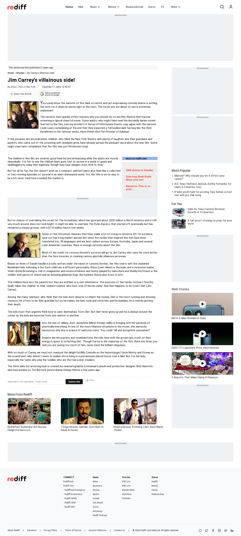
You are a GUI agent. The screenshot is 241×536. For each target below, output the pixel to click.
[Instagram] (219, 530)
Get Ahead (98, 502)
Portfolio (126, 498)
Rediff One (68, 486)
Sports (96, 494)
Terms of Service (73, 530)
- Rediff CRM (69, 502)
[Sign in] (230, 7)
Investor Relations (98, 530)
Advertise (31, 530)
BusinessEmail (134, 6)
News (93, 6)
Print (91, 380)
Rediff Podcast (100, 515)
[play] (202, 304)
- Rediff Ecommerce (72, 494)
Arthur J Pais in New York (23, 87)
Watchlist (126, 494)
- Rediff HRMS (70, 498)
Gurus (151, 6)
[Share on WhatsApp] (200, 530)
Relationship (158, 494)
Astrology (97, 511)
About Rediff (14, 530)
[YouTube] (225, 530)
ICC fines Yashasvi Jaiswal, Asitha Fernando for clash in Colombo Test (202, 185)
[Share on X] (206, 530)
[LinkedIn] (232, 530)
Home (69, 6)
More (174, 6)
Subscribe (74, 381)
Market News (128, 490)
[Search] (222, 7)
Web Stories (180, 289)
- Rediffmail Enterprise (74, 490)
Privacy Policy (50, 530)
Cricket (96, 498)
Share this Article (22, 94)
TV (162, 6)
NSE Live (126, 486)
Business (97, 486)
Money (112, 6)
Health (155, 481)
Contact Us (119, 530)
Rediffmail (68, 481)
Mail (81, 6)
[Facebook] (213, 530)
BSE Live (126, 481)
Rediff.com (145, 530)
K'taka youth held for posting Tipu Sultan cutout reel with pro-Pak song (203, 193)
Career (155, 490)
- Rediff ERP (69, 507)
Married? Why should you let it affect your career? (199, 177)
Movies (20, 73)
